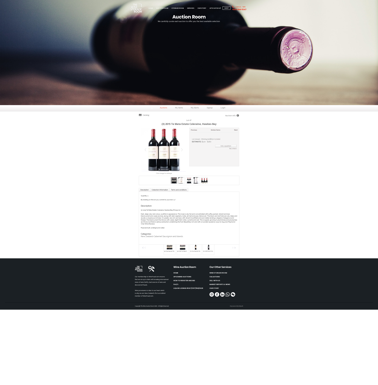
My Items (179, 108)
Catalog (146, 115)
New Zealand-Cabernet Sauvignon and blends (162, 236)
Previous (194, 130)
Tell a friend (232, 148)
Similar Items (215, 130)
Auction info (230, 115)
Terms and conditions (179, 190)
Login (223, 108)
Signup (210, 108)
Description (144, 190)
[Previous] (145, 149)
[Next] (181, 149)
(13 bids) (217, 139)
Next (236, 130)
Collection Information (160, 190)
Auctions (163, 108)
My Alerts (195, 108)
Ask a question (225, 146)
